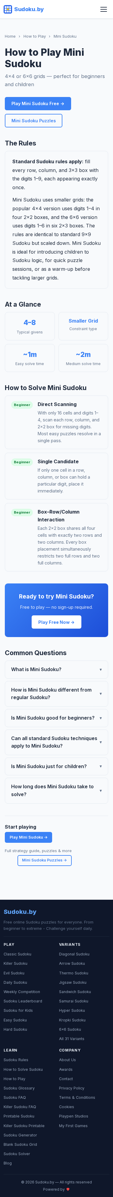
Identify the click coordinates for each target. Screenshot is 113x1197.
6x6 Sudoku (70, 1029)
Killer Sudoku (15, 963)
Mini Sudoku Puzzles (33, 120)
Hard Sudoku (15, 1029)
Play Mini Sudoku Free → (37, 103)
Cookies (66, 1107)
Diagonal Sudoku (74, 954)
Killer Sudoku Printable (24, 1126)
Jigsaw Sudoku (72, 982)
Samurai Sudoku (73, 1001)
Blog (8, 1163)
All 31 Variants (71, 1038)
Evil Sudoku (14, 973)
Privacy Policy (71, 1088)
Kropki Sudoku (72, 1020)
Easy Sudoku (15, 1020)
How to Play (35, 36)
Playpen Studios (73, 1116)
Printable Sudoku (19, 1116)
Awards (66, 1069)
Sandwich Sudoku (75, 991)
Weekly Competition (22, 991)
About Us (67, 1060)
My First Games (73, 1126)
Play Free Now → (56, 622)
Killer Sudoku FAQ (20, 1107)
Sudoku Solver (17, 1154)
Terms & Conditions (77, 1097)
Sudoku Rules (16, 1060)
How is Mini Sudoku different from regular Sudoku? (56, 694)
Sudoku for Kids (18, 1010)
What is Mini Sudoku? (56, 669)
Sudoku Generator (20, 1135)
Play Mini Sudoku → (29, 837)
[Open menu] (103, 9)
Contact (66, 1079)
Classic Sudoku (17, 954)
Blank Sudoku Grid (20, 1144)
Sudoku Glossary (19, 1088)
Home (10, 36)
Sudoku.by (29, 9)
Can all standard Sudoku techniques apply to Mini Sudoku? (56, 742)
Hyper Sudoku (72, 1010)
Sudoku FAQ (15, 1097)
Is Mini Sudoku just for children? (56, 766)
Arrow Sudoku (72, 963)
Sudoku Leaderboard (23, 1001)
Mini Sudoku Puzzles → (44, 860)
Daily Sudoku (15, 982)
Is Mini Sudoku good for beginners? (56, 718)
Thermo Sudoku (73, 973)
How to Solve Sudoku (23, 1069)
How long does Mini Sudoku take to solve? (56, 790)
